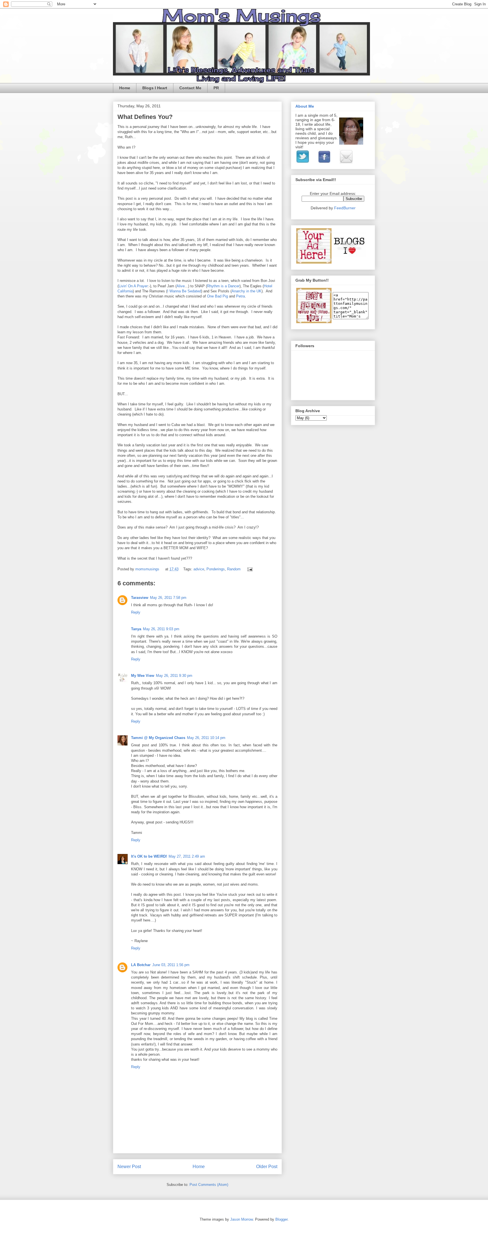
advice (198, 569)
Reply (135, 612)
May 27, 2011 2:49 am (187, 856)
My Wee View (142, 675)
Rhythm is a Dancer (223, 286)
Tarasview (139, 597)
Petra (240, 296)
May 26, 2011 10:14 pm (206, 738)
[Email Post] (248, 569)
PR (216, 88)
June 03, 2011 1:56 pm (170, 965)
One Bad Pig (217, 296)
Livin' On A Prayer (133, 286)
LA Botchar (141, 965)
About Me (304, 106)
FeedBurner (345, 208)
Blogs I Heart (154, 88)
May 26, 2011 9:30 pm (174, 675)
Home (124, 88)
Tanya (136, 629)
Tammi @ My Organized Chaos (158, 738)
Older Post (266, 1166)
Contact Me (190, 88)
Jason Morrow (241, 1219)
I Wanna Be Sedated (184, 291)
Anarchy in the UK (247, 291)
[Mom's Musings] (314, 321)
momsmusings (147, 569)
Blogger (281, 1219)
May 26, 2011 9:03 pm (161, 629)
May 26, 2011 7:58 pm (168, 597)
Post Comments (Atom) (208, 1185)
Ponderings (215, 569)
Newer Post (129, 1166)
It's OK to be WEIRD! (149, 856)
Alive (181, 286)
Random (234, 569)
